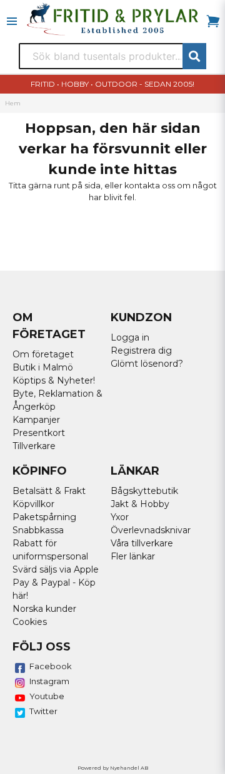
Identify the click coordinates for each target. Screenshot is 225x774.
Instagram (49, 681)
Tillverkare (34, 446)
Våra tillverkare (142, 543)
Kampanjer (36, 419)
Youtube (46, 696)
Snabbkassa (38, 530)
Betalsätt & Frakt (49, 490)
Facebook (50, 666)
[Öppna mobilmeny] (12, 21)
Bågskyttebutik (144, 490)
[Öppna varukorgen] (213, 21)
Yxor (120, 517)
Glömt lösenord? (147, 363)
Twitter (43, 711)
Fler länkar (133, 556)
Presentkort (38, 432)
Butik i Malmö (42, 367)
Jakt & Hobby (140, 504)
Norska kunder (44, 608)
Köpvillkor (33, 504)
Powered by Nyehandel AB (113, 768)
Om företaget (43, 354)
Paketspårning (44, 517)
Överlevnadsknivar (151, 530)
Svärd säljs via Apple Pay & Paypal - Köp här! (55, 582)
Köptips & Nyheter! (53, 380)
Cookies (29, 621)
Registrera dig (141, 350)
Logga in (130, 337)
